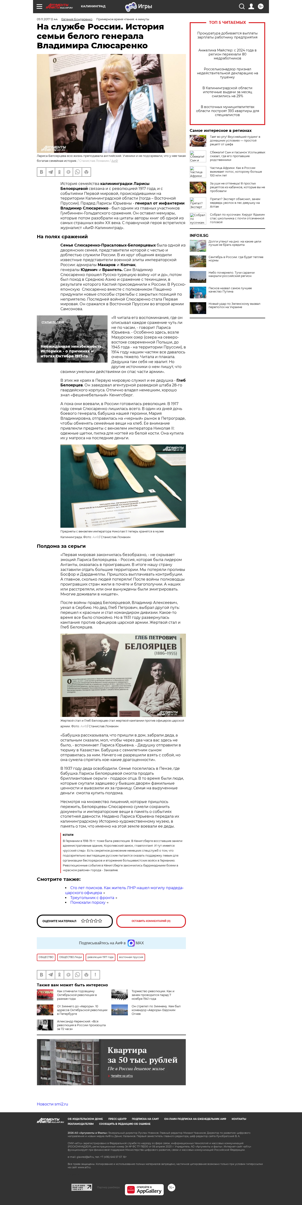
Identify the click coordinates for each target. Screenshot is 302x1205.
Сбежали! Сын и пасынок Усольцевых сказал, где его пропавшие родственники (237, 156)
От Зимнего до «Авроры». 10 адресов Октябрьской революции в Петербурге (82, 1010)
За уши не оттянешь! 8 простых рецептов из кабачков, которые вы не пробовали (237, 187)
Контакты (239, 1119)
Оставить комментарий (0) (151, 921)
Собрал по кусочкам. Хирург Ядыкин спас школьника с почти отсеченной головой (237, 218)
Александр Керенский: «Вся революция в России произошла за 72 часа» (81, 1025)
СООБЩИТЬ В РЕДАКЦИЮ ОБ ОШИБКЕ (125, 1124)
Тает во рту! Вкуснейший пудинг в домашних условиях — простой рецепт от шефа (235, 140)
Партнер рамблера (108, 1187)
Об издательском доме (85, 1119)
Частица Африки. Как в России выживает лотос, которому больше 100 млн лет (236, 171)
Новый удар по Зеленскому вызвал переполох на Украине (234, 305)
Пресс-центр (117, 1119)
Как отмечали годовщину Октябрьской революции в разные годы (77, 994)
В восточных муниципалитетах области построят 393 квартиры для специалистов (227, 111)
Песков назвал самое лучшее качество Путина (230, 290)
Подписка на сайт (145, 1119)
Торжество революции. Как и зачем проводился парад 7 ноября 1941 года (153, 994)
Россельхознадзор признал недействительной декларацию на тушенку (227, 73)
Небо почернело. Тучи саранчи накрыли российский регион (232, 274)
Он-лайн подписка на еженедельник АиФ (195, 1119)
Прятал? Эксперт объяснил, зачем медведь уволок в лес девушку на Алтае (235, 202)
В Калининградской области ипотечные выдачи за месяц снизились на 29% (227, 92)
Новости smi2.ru (52, 1104)
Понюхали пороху (87, 902)
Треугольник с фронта (92, 897)
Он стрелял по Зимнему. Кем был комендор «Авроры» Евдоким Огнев (156, 1010)
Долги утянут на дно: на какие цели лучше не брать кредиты (235, 243)
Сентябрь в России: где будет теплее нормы (236, 258)
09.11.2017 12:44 (47, 19)
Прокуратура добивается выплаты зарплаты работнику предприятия (227, 35)
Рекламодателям (81, 1124)
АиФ (114, 161)
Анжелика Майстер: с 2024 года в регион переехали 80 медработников (227, 54)
